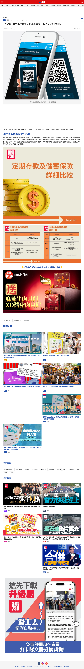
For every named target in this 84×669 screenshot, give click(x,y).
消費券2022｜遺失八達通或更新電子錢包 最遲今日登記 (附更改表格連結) (61, 418)
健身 (78, 469)
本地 (5, 20)
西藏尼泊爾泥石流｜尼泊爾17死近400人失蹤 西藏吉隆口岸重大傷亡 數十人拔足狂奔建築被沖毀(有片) (61, 538)
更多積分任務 (50, 658)
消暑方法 (72, 469)
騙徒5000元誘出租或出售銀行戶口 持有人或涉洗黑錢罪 (22, 386)
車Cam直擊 (19, 469)
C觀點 (59, 469)
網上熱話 (52, 469)
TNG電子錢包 (8, 320)
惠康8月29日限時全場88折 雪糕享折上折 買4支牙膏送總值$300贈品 (22, 538)
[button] (2, 2)
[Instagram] (42, 663)
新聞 (44, 511)
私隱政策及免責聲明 (57, 666)
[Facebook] (39, 663)
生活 (5, 541)
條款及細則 (66, 666)
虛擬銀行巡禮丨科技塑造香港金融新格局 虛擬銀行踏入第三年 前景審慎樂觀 (22, 356)
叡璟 (65, 469)
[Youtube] (46, 663)
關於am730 (29, 666)
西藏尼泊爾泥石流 (9, 469)
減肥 (6, 472)
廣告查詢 (17, 666)
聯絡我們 (35, 666)
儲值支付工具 (18, 320)
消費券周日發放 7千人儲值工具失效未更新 (56, 356)
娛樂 (5, 511)
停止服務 (27, 320)
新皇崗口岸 (35, 469)
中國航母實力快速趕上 (50, 506)
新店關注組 (44, 469)
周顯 (11, 472)
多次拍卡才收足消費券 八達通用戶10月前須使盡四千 (59, 386)
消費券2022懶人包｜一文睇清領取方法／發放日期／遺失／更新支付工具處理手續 (22, 448)
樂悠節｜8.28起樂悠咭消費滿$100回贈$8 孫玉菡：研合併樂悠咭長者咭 (61, 569)
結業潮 (27, 469)
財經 (5, 360)
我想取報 (23, 666)
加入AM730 (48, 666)
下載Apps (41, 666)
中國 (44, 541)
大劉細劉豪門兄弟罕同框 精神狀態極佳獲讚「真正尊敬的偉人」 (22, 507)
